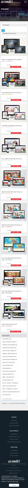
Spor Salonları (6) (6, 394)
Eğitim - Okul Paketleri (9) (8, 377)
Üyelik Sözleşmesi (14, 439)
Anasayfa (11, 19)
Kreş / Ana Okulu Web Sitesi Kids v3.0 (11, 258)
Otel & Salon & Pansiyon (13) (9, 371)
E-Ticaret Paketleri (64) (7, 365)
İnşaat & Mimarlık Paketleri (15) (9, 359)
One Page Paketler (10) (7, 380)
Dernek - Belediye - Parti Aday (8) (10, 383)
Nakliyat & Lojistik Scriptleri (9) (9, 353)
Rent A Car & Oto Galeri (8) (8, 362)
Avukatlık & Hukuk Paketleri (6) (9, 344)
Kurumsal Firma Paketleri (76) (9, 356)
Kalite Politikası (14, 434)
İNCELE (13, 45)
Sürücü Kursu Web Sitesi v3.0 (9, 324)
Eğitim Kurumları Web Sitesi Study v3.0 (12, 192)
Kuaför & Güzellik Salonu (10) (9, 386)
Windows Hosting (14, 453)
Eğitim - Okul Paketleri (7, 61)
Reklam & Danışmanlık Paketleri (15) (10, 391)
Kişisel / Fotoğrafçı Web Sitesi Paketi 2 (12, 59)
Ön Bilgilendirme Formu (14, 436)
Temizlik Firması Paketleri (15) (9, 347)
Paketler (17, 19)
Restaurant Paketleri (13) (8, 374)
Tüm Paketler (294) (6, 339)
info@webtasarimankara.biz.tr (14, 470)
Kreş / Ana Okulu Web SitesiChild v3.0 (12, 291)
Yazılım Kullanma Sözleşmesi (14, 442)
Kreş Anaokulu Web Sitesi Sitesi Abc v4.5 (12, 92)
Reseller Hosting (14, 455)
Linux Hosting (14, 450)
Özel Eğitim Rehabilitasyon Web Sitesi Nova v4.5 (14, 125)
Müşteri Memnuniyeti (14, 425)
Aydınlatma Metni (14, 423)
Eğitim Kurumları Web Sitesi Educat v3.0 (12, 225)
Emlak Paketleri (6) (6, 368)
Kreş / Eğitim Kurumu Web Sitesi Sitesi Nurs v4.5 (14, 158)
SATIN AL (13, 48)
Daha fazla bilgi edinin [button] (13, 481)
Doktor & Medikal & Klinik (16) (9, 341)
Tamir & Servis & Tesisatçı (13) (9, 350)
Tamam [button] (14, 485)
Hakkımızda (14, 420)
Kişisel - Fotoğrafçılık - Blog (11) (9, 388)
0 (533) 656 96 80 (14, 468)
